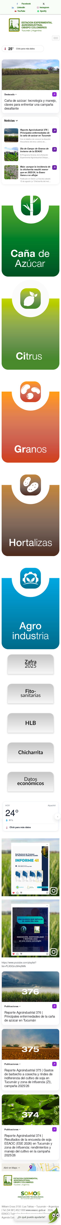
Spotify (43, 11)
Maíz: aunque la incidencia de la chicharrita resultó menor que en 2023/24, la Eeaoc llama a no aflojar (35, 171)
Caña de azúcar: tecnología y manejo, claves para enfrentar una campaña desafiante (30, 104)
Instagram (44, 8)
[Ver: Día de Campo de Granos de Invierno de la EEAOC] (54, 149)
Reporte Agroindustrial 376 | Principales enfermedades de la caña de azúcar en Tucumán (35, 132)
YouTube (20, 11)
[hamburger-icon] (55, 38)
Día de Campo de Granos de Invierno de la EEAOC (34, 150)
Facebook (26, 4)
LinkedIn (20, 7)
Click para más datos (20, 827)
